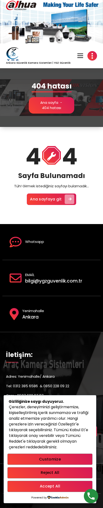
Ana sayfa (49, 102)
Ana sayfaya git (46, 199)
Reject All (50, 472)
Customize (50, 459)
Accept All (50, 486)
